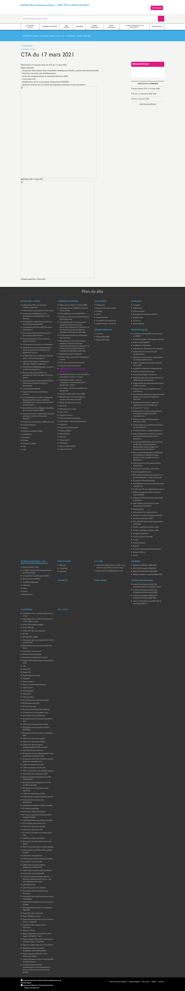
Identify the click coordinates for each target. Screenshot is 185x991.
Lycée (98, 314)
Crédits (153, 982)
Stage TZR (26, 669)
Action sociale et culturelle (143, 537)
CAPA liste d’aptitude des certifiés (35, 724)
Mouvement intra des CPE (32, 862)
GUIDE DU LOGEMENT (142, 345)
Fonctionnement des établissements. (147, 549)
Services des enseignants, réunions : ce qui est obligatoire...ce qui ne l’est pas (147, 476)
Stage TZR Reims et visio (32, 916)
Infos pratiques (139, 311)
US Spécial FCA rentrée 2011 (70, 366)
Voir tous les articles (147, 104)
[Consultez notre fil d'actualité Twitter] (106, 982)
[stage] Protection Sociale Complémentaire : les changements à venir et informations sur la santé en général (36, 968)
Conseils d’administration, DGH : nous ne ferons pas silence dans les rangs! (110, 566)
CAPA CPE (26, 694)
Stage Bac (26, 678)
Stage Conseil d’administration (34, 685)
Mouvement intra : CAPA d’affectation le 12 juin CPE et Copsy (38, 620)
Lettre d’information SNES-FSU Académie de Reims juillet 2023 (145, 596)
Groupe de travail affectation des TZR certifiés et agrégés (37, 783)
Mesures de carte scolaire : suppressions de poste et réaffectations (148, 358)
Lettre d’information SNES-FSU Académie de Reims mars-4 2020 (145, 591)
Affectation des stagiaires (32, 856)
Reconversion (65, 434)
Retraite (63, 437)
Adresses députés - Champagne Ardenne (148, 339)
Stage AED (27, 672)
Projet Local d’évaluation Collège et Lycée (38, 422)
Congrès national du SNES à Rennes (36, 709)
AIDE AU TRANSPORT (141, 342)
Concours (136, 321)
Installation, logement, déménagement (147, 368)
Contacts (161, 982)
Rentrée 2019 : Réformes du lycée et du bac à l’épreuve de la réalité (37, 323)
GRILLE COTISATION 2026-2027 (145, 571)
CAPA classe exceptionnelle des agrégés (38, 820)
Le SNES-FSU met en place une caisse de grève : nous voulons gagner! (38, 357)
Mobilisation (27, 434)
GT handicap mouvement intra (34, 823)
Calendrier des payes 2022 (143, 518)
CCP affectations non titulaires (34, 888)
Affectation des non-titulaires (34, 631)
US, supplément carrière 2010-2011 (73, 314)
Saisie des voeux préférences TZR (35, 774)
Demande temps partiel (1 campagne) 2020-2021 (37, 909)
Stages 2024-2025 (102, 337)
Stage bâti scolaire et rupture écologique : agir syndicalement (35, 949)
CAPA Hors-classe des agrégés (34, 812)
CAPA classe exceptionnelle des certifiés (37, 859)
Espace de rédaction (32, 988)
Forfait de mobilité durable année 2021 (147, 515)
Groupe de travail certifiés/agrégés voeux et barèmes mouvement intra (38, 754)
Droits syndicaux (139, 543)
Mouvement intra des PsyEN (33, 873)
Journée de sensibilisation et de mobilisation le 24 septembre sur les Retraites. (36, 316)
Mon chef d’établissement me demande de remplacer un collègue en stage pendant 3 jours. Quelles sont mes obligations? (148, 456)
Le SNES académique (30, 582)
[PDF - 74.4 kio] (58, 229)
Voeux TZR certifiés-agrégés (33, 625)
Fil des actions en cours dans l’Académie (38, 344)
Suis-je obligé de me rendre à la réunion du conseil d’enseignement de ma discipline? (148, 436)
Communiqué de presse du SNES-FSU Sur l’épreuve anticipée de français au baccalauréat (38, 383)
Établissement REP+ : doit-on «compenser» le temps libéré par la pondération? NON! (73, 382)
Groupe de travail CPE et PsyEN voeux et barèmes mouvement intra (38, 760)
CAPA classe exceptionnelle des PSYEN (37, 870)
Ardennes (26, 585)
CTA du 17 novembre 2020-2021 (144, 94)
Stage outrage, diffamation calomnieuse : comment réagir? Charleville (38, 940)
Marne (25, 591)
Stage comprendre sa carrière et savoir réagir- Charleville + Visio (37, 935)
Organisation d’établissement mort (109, 571)
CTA (24, 666)
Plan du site (145, 982)
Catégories (100, 305)
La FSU (135, 540)
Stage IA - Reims (29, 930)
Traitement (64, 443)
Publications (137, 308)
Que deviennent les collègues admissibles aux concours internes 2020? (38, 409)
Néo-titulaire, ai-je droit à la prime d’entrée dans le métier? (146, 504)
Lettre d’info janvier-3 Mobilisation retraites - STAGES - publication (36, 362)
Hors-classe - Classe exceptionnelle (73, 421)
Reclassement (138, 509)
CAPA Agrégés (28, 691)
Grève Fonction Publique (32, 654)
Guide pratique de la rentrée (143, 371)
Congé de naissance (140, 533)
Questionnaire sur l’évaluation (71, 354)
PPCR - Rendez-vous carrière (70, 403)
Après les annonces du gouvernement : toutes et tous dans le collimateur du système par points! (37, 350)
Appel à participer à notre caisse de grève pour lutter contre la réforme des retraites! (38, 416)
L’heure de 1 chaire (141, 408)
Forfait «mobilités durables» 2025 (146, 530)
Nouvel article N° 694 (30, 567)
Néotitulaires (138, 317)
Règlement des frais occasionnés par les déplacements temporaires (148, 379)
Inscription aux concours (32, 651)
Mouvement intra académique (34, 716)
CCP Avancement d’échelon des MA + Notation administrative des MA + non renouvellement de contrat (37, 879)
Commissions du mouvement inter (35, 712)
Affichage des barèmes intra (33, 750)
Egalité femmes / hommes (106, 323)
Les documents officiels (31, 389)
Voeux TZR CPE (28, 628)
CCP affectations (29, 885)
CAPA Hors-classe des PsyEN (33, 838)
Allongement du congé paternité (145, 512)
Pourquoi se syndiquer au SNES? (145, 314)
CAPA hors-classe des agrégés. (34, 738)
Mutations (63, 424)
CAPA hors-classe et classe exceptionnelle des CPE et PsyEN (35, 746)
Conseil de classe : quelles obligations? (147, 430)
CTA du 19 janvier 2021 (140, 99)
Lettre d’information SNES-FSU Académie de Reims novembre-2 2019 (147, 585)
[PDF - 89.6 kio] (59, 132)
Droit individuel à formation (70, 418)
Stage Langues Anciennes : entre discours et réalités (35, 955)
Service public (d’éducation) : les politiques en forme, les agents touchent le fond (38, 375)
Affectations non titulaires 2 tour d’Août (38, 310)
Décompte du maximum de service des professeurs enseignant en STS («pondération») (147, 413)
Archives (99, 334)
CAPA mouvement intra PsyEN (34, 768)
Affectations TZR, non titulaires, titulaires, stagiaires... (35, 306)
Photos (25, 440)
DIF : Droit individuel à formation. (72, 363)
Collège (99, 311)
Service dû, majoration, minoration (146, 469)
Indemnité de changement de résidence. (148, 349)
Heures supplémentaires (142, 472)
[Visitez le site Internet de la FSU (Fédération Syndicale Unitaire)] (37, 985)
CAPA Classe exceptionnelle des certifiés (38, 797)
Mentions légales (134, 982)
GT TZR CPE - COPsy (30, 637)
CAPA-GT (63, 406)
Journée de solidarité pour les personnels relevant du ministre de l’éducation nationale (148, 397)
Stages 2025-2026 (102, 340)
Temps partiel (65, 440)
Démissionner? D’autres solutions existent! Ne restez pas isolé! (72, 398)
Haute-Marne (28, 594)
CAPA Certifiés (28, 697)
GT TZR (25, 634)
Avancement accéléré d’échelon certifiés (37, 805)
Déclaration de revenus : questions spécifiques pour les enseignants (146, 403)
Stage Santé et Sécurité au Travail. (35, 657)
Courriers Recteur (29, 425)
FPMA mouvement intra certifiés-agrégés (38, 771)
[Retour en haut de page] (9, 981)
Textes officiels (138, 324)
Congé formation (66, 415)
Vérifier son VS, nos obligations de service (148, 489)
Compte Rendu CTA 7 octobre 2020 (145, 88)
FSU (24, 446)
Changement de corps (68, 409)
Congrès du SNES (29, 443)
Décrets (136, 546)
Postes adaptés (65, 431)
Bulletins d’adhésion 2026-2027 (145, 565)
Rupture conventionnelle (69, 427)
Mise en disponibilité (67, 446)
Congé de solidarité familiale (144, 480)
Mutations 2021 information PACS (72, 394)
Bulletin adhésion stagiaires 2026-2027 (147, 574)
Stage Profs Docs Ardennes (33, 913)
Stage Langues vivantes (31, 675)
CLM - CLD (63, 412)
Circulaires (63, 568)
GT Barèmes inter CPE (31, 703)
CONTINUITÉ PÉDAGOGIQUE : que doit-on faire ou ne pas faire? (38, 368)
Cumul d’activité (66, 449)
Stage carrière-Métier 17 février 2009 (73, 305)
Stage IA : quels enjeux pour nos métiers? (38, 945)
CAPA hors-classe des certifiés (34, 742)
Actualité (26, 437)
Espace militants (139, 552)
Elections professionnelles (32, 431)
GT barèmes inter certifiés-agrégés (36, 700)
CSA (24, 450)
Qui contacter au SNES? (32, 579)
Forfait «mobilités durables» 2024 (146, 527)
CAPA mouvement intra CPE (33, 765)
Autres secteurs (102, 317)
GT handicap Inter (29, 706)
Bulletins (63, 565)
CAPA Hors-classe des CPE (33, 830)
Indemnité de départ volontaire (145, 375)
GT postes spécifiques (31, 808)
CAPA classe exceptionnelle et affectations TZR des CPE (34, 866)
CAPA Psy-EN (28, 688)
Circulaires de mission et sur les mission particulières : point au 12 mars (74, 375)
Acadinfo (63, 571)
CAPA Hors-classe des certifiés (34, 826)
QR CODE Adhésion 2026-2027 (144, 568)
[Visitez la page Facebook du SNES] (103, 982)
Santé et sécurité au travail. (106, 308)
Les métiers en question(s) (106, 320)
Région (25, 428)
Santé (135, 555)
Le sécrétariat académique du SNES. (36, 576)
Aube (25, 588)
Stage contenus (28, 681)
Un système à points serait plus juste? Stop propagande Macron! (37, 334)
